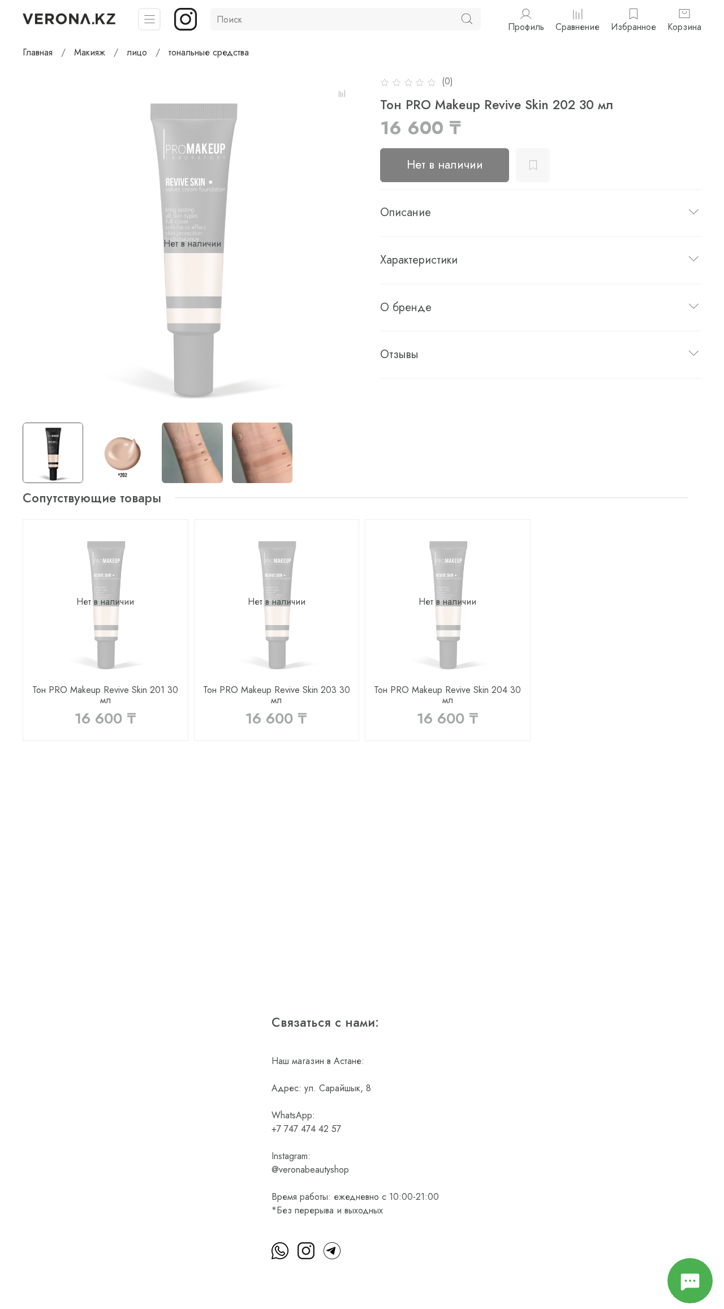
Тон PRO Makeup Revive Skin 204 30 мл (447, 694)
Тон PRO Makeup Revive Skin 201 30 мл (105, 694)
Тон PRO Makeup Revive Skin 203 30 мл (276, 694)
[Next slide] (343, 243)
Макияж (89, 52)
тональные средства (209, 52)
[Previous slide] (40, 243)
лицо (137, 52)
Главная (38, 52)
